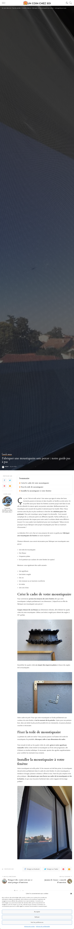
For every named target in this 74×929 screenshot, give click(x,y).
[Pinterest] (4, 486)
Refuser (37, 917)
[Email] (10, 486)
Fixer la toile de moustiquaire (32, 487)
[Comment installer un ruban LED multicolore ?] (7, 501)
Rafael (6, 466)
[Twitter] (10, 480)
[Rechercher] (70, 3)
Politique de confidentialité (43, 926)
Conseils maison (7, 454)
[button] (71, 894)
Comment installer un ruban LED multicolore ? (7, 510)
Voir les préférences (37, 922)
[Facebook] (4, 480)
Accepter (37, 912)
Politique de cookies (29, 926)
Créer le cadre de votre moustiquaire (35, 483)
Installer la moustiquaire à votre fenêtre (36, 491)
